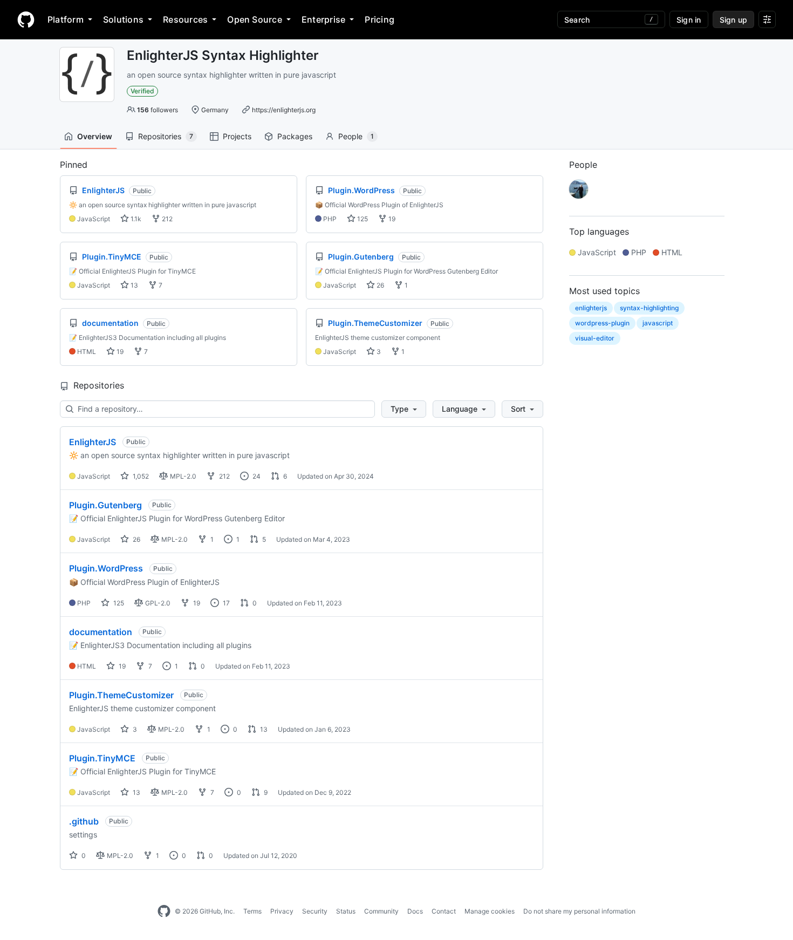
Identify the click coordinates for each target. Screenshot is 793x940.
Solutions (123, 19)
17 (225, 603)
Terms (252, 911)
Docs (415, 911)
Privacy (281, 911)
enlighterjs (591, 308)
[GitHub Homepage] (164, 911)
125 (362, 219)
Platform (65, 19)
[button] (403, 409)
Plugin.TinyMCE (102, 758)
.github (84, 821)
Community (381, 911)
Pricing (379, 19)
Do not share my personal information (579, 911)
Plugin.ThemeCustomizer (121, 695)
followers (157, 110)
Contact (444, 911)
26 (379, 285)
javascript (657, 323)
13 (133, 285)
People (356, 136)
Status (346, 911)
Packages (294, 136)
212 (166, 219)
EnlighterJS (92, 442)
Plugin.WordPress (106, 568)
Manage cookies (489, 911)
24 (256, 476)
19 (391, 219)
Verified (142, 91)
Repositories (165, 136)
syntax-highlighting (649, 308)
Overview (94, 136)
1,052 (140, 476)
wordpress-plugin (602, 323)
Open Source (254, 19)
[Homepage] (26, 19)
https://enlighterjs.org (284, 110)
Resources (185, 19)
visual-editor (594, 338)
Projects (237, 136)
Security (314, 911)
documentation (100, 631)
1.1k (135, 219)
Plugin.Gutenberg (105, 505)
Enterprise (323, 19)
